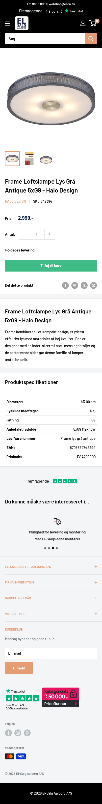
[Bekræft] (91, 38)
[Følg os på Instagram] (17, 732)
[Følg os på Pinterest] (27, 732)
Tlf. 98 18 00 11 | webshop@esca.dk (51, 4)
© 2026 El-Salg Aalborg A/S (51, 793)
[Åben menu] (7, 24)
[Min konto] (82, 23)
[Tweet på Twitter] (84, 285)
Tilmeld (18, 667)
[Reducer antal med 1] (23, 234)
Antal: (10, 234)
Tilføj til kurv (51, 265)
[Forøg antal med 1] (50, 234)
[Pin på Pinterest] (74, 285)
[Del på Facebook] (65, 285)
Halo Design (15, 201)
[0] (93, 23)
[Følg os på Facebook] (8, 732)
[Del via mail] (93, 285)
